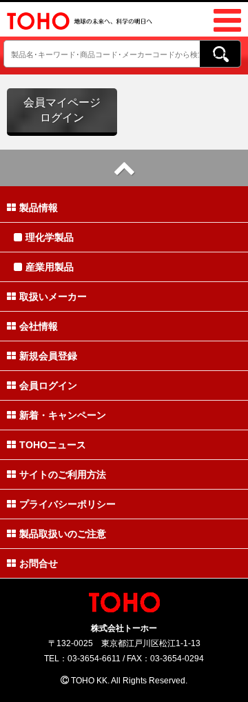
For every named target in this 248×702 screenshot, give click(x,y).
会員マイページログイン (62, 110)
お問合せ (38, 563)
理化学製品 (49, 237)
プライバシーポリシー (67, 504)
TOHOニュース (52, 444)
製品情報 (38, 207)
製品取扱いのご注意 (62, 533)
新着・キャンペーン (62, 415)
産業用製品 (49, 266)
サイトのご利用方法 (62, 474)
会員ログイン (48, 385)
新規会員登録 (48, 355)
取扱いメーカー (53, 296)
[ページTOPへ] (124, 168)
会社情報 (38, 326)
